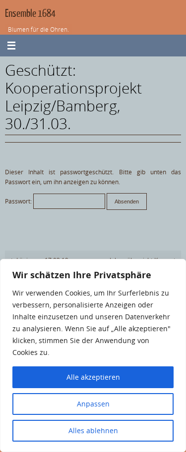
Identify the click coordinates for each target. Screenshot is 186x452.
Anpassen (93, 403)
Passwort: (19, 201)
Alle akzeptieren (93, 377)
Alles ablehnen (93, 430)
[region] (93, 355)
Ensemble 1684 (30, 13)
